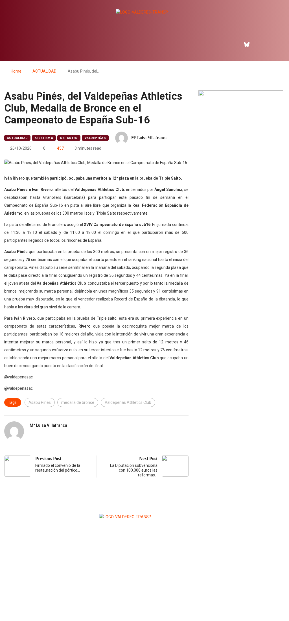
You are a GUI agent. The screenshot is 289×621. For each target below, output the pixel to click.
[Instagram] (259, 44)
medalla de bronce (77, 402)
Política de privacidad (144, 602)
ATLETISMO (44, 138)
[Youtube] (271, 44)
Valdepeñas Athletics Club (128, 402)
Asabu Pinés (40, 402)
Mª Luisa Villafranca (149, 138)
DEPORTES (69, 138)
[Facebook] (234, 44)
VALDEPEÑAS (95, 138)
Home (16, 71)
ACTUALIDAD (44, 71)
